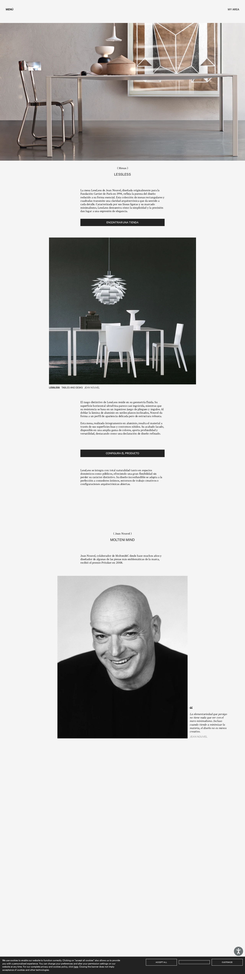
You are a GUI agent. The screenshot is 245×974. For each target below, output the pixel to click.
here (76, 966)
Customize (227, 962)
